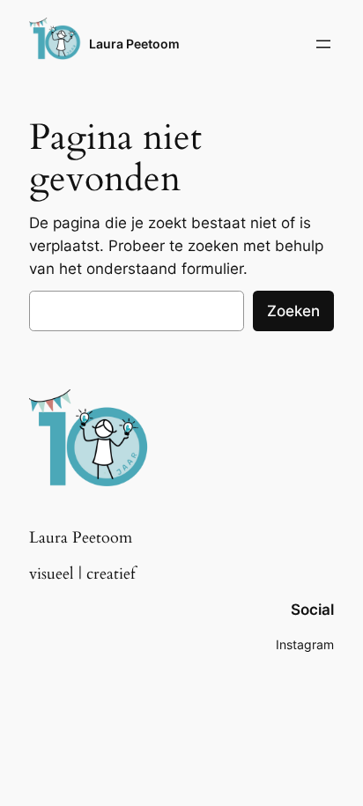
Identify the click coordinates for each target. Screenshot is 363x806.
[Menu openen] (323, 44)
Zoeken (293, 311)
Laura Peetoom (134, 43)
